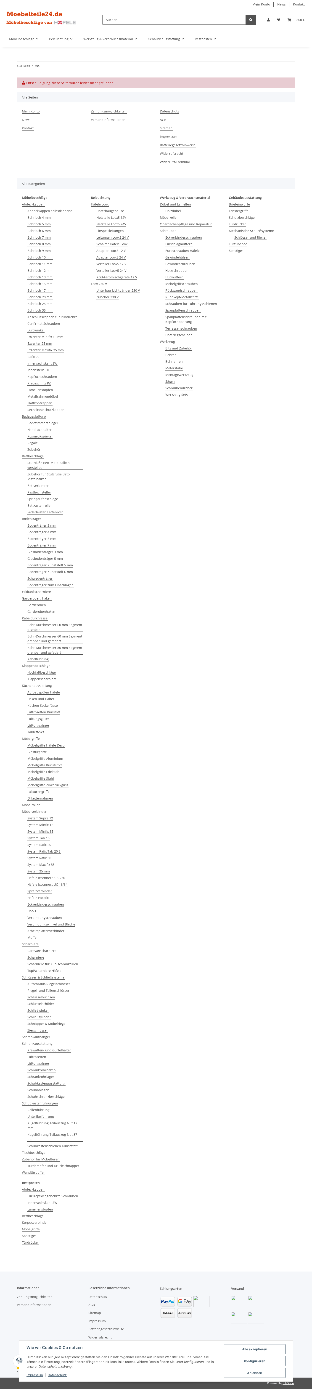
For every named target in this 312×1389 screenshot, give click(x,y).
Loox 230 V (99, 284)
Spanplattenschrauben (183, 310)
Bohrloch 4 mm (39, 217)
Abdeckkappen (33, 204)
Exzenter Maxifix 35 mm (45, 350)
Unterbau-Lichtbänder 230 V (118, 290)
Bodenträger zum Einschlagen (50, 585)
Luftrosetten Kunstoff (43, 712)
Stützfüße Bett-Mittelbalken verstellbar (48, 465)
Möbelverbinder (34, 811)
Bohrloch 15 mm (40, 284)
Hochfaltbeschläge (41, 672)
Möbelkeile (168, 217)
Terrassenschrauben (181, 328)
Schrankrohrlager (40, 1076)
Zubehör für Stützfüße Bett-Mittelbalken (48, 476)
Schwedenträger (40, 578)
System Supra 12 (40, 818)
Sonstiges (236, 250)
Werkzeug (167, 341)
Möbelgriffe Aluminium (45, 758)
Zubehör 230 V (107, 297)
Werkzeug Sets (176, 394)
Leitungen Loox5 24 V (112, 237)
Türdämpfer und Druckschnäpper (53, 1166)
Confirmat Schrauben (43, 323)
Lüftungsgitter (38, 719)
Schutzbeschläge (242, 217)
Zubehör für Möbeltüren (40, 1159)
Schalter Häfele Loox (111, 244)
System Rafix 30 (39, 858)
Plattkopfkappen (39, 403)
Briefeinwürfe (239, 204)
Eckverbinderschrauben (45, 904)
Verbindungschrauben (44, 917)
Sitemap (166, 128)
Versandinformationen (108, 119)
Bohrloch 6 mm (39, 231)
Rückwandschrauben (181, 290)
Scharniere (30, 944)
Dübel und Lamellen (175, 204)
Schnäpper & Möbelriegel (46, 1023)
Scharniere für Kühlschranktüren (52, 964)
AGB (163, 119)
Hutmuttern (174, 277)
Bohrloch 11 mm (40, 264)
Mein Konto (261, 4)
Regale (32, 443)
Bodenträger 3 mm (41, 525)
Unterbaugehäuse (110, 211)
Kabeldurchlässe (35, 618)
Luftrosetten (36, 1057)
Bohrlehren (174, 361)
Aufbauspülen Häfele (43, 692)
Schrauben (168, 231)
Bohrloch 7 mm (39, 237)
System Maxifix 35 (41, 864)
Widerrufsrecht (171, 153)
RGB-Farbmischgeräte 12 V (116, 277)
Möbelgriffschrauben (181, 284)
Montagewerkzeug (179, 375)
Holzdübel (173, 211)
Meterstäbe (174, 368)
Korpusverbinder (35, 1222)
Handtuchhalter (39, 429)
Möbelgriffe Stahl (40, 778)
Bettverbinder (38, 485)
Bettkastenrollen (40, 505)
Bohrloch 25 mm (40, 303)
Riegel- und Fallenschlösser (48, 990)
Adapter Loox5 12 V (111, 250)
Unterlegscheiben (179, 335)
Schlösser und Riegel (250, 237)
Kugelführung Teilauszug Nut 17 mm (52, 1125)
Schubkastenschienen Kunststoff (52, 1146)
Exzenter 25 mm (39, 343)
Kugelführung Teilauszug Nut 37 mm (52, 1136)
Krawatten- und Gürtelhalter (49, 1050)
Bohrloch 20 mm (40, 297)
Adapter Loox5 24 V (111, 257)
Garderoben (36, 605)
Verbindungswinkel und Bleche (51, 924)
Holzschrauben (176, 270)
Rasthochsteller (39, 492)
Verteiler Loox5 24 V (111, 270)
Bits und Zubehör (178, 348)
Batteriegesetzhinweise (178, 145)
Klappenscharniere (42, 679)
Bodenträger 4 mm (41, 532)
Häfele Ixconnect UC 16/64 (47, 884)
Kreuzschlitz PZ (39, 383)
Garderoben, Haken (37, 598)
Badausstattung (34, 416)
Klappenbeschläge (36, 666)
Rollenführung (38, 1110)
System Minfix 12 (40, 825)
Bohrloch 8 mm (39, 244)
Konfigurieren (254, 1361)
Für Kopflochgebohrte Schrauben (52, 1196)
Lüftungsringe (38, 725)
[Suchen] (251, 20)
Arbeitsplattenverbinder (45, 931)
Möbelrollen (31, 805)
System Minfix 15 (40, 831)
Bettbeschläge (33, 456)
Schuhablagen (38, 1090)
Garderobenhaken (41, 611)
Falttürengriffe (38, 791)
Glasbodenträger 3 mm (45, 552)
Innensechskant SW (42, 363)
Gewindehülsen (177, 257)
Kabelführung (38, 659)
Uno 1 (31, 911)
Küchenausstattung (37, 685)
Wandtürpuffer (33, 1172)
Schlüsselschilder (40, 1004)
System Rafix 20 (39, 844)
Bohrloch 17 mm (40, 290)
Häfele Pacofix (38, 898)
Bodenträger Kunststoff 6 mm (50, 572)
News (281, 4)
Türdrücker (237, 224)
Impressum (34, 1375)
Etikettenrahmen (40, 798)
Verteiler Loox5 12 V (111, 264)
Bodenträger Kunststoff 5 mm (50, 565)
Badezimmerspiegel (42, 423)
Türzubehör (238, 244)
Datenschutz (57, 1375)
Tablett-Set (35, 732)
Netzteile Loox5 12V (111, 217)
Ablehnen (254, 1373)
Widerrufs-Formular (175, 162)
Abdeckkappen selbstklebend (49, 211)
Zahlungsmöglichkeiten (109, 111)
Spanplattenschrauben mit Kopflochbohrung (185, 319)
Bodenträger (31, 519)
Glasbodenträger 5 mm (45, 558)
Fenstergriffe (239, 211)
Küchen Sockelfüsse (42, 705)
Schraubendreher (179, 388)
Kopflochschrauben (42, 376)
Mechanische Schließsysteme (251, 231)
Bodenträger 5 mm (41, 538)
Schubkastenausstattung (46, 1083)
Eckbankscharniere (36, 591)
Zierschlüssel (37, 1030)
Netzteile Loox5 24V (111, 224)
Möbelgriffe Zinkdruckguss (47, 785)
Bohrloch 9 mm (39, 250)
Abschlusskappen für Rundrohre (52, 317)
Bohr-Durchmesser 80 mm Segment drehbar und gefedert (54, 650)
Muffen (33, 937)
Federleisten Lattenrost (45, 512)
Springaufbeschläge (42, 499)
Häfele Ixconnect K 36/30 (46, 878)
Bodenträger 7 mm (41, 545)
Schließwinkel (37, 1010)
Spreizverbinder (39, 891)
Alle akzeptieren (254, 1349)
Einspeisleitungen (110, 231)
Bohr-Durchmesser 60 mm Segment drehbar (54, 627)
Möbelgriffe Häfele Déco (45, 745)
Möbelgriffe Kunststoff (44, 765)
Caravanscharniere (41, 951)
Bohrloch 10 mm (40, 257)
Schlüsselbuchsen (41, 997)
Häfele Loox (99, 204)
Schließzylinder (39, 1017)
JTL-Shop (288, 1383)
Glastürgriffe (37, 752)
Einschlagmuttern (179, 244)
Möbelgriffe (31, 738)
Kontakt (299, 4)
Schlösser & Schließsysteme (43, 977)
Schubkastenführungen (40, 1103)
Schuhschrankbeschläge (46, 1096)
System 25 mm (38, 871)
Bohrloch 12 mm (40, 270)
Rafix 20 (33, 357)
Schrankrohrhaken (41, 1070)
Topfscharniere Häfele (44, 970)
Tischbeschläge (33, 1152)
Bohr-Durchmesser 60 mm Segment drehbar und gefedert (54, 638)
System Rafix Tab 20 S (44, 851)
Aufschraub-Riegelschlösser (48, 984)
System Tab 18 (38, 838)
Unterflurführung (40, 1116)
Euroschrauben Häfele (182, 250)
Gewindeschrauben (180, 264)
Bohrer (170, 355)
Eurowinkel (35, 330)
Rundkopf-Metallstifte (182, 297)
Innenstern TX (38, 370)
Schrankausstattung (37, 1043)
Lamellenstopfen (40, 390)
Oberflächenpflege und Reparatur (186, 224)
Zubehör (33, 449)
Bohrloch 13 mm (40, 277)
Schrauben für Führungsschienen (191, 303)
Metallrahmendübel (42, 396)
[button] (268, 20)
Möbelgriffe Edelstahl (43, 772)
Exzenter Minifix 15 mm (45, 337)
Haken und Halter (40, 699)
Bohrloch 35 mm (40, 310)
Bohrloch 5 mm (39, 224)
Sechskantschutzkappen (45, 410)
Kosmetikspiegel (39, 436)
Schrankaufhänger (36, 1037)
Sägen (170, 381)
